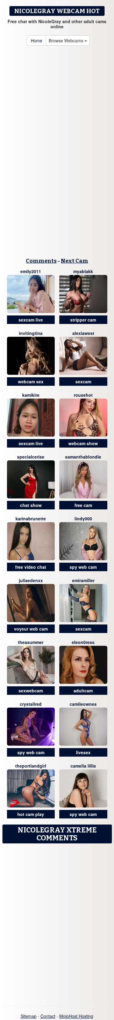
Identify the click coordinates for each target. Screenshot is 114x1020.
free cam (83, 505)
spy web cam (83, 567)
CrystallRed (31, 704)
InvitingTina (31, 333)
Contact (47, 1016)
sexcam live (31, 320)
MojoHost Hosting (76, 1016)
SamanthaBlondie (83, 457)
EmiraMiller (83, 580)
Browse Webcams (67, 40)
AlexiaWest (83, 333)
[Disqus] (57, 922)
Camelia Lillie (83, 766)
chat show (31, 505)
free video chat (30, 567)
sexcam (83, 381)
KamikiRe (31, 395)
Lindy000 (83, 518)
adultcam (83, 691)
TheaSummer (30, 642)
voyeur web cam (31, 629)
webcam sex (30, 381)
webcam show (83, 443)
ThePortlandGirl (30, 766)
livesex (83, 752)
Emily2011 (30, 271)
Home (36, 40)
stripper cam (83, 320)
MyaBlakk (83, 271)
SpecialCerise (30, 457)
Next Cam (74, 261)
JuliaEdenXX (31, 580)
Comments (41, 261)
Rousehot (83, 395)
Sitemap (28, 1016)
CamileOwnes (83, 704)
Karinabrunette (31, 518)
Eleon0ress (83, 642)
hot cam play (30, 814)
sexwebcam (31, 691)
